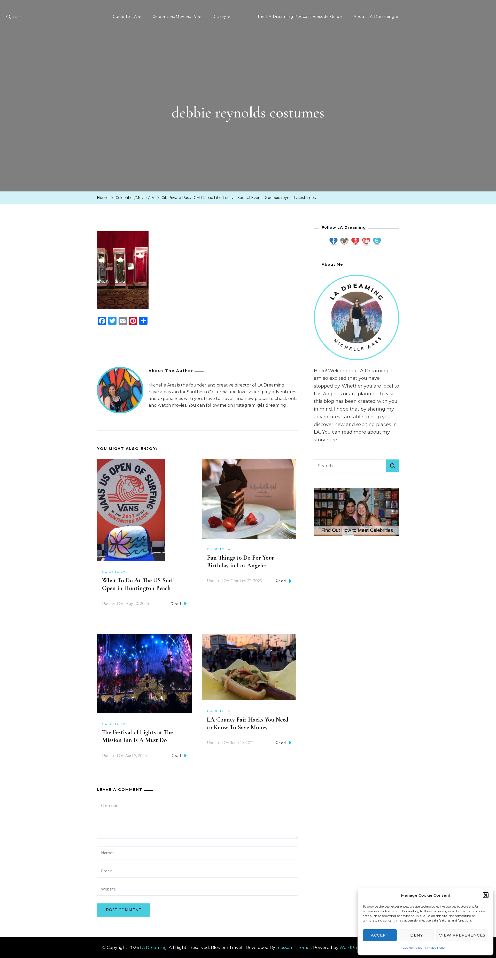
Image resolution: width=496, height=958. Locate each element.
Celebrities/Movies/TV (174, 16)
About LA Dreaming (374, 16)
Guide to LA (125, 16)
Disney (219, 16)
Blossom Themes (293, 947)
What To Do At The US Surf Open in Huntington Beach (137, 584)
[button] (485, 895)
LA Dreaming (153, 947)
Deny (416, 935)
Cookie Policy (412, 947)
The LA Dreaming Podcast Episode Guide (299, 16)
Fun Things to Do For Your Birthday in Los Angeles (240, 561)
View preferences (462, 935)
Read (176, 603)
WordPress (350, 947)
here (332, 440)
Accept (380, 935)
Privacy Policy (435, 947)
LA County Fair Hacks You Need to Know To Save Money (247, 723)
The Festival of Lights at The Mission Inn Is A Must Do (137, 736)
